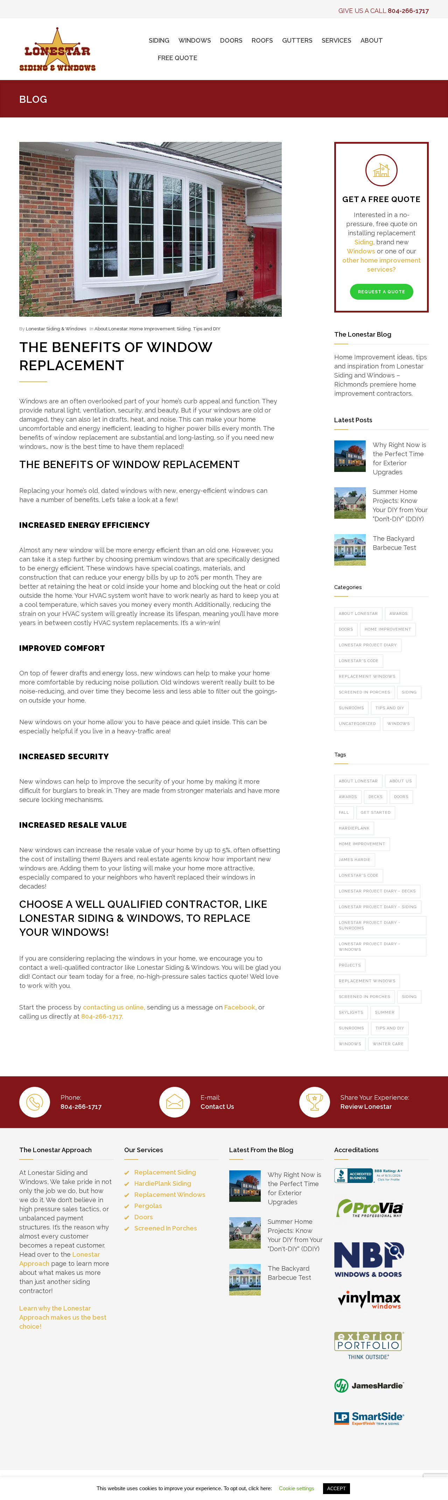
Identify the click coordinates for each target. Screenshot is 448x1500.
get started (376, 812)
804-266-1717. (102, 1016)
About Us (401, 781)
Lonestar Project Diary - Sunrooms (369, 925)
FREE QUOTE (177, 58)
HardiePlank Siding (162, 1183)
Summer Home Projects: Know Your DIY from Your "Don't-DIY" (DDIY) (295, 1235)
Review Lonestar (366, 1106)
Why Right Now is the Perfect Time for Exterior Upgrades (399, 458)
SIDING (159, 40)
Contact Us (217, 1106)
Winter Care (388, 1044)
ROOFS (262, 40)
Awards (399, 613)
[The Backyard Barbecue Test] (350, 550)
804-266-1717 (408, 10)
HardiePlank (354, 828)
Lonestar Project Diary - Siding (378, 907)
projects (350, 965)
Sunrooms (351, 708)
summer (385, 1012)
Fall (344, 812)
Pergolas (148, 1206)
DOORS (231, 40)
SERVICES (336, 40)
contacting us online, (114, 1007)
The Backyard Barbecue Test (394, 543)
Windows (361, 251)
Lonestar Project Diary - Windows (369, 947)
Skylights (351, 1012)
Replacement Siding (165, 1172)
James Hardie (355, 859)
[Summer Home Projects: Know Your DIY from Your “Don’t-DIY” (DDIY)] (350, 503)
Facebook (239, 1007)
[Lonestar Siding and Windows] (84, 49)
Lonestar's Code (359, 661)
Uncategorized (357, 724)
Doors (346, 629)
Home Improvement (152, 328)
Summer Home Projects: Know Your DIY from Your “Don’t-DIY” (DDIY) (400, 505)
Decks (376, 797)
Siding (184, 328)
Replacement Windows (367, 676)
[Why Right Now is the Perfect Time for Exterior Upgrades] (350, 456)
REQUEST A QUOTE (381, 291)
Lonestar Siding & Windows (56, 328)
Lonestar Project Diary (368, 645)
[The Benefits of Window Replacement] (150, 229)
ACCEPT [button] (336, 1488)
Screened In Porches (364, 692)
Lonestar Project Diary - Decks (377, 891)
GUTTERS (297, 40)
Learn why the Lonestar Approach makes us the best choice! (62, 1317)
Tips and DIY (206, 328)
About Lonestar (110, 328)
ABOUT (371, 40)
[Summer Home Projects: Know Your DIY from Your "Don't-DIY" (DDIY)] (245, 1233)
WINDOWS (194, 40)
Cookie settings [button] (296, 1488)
